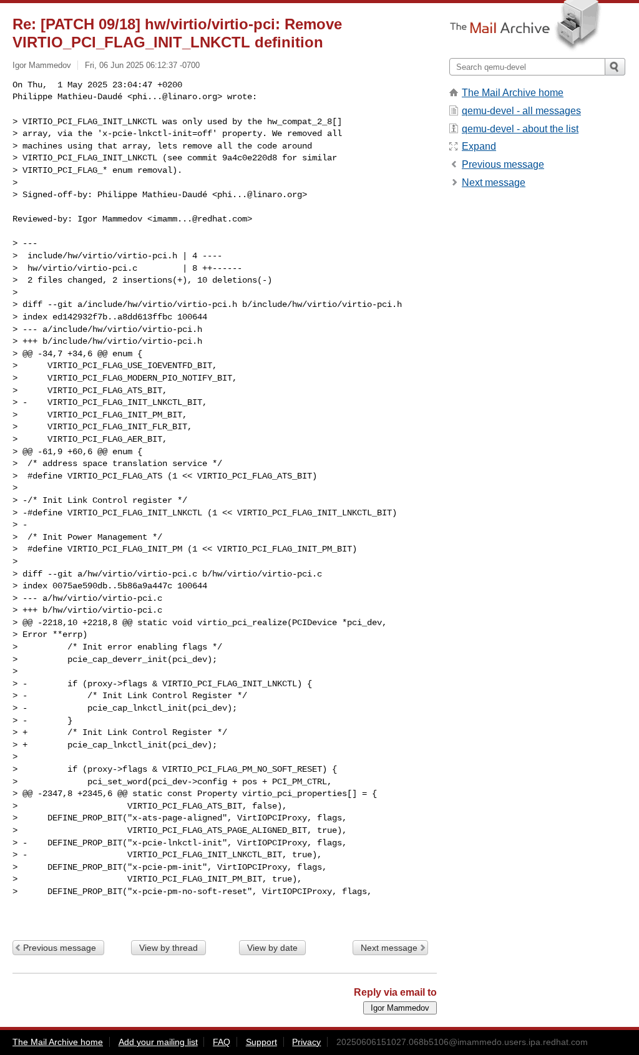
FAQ (221, 1042)
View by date (272, 948)
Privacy (306, 1042)
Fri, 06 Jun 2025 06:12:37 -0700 (142, 65)
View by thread (168, 948)
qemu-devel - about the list (520, 129)
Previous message (59, 948)
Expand (479, 146)
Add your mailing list (158, 1042)
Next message (389, 948)
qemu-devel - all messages (521, 110)
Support (261, 1042)
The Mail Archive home (512, 92)
